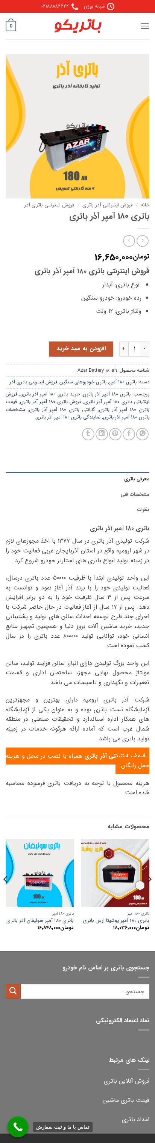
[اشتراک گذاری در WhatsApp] (142, 434)
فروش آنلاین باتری (126, 1081)
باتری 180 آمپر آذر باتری (107, 394)
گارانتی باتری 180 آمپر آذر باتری (62, 410)
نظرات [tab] (143, 510)
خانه (145, 205)
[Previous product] (129, 241)
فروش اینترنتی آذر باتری (107, 205)
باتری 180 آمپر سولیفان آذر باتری (40, 920)
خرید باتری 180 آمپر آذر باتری (50, 394)
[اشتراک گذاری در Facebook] (129, 434)
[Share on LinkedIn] (102, 434)
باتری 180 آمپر (123, 382)
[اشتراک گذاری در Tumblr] (88, 434)
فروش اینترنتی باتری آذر (49, 205)
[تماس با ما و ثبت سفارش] (18, 1127)
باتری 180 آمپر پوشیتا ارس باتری (116, 920)
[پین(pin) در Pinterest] (115, 434)
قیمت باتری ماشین (126, 1100)
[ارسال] (13, 991)
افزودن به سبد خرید (81, 348)
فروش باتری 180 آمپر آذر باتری (50, 402)
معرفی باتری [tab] (136, 479)
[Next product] (142, 241)
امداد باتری (135, 1119)
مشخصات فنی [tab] (135, 494)
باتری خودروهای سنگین (83, 382)
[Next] (6, 894)
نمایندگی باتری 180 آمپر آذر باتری (67, 417)
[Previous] (148, 894)
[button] (144, 26)
